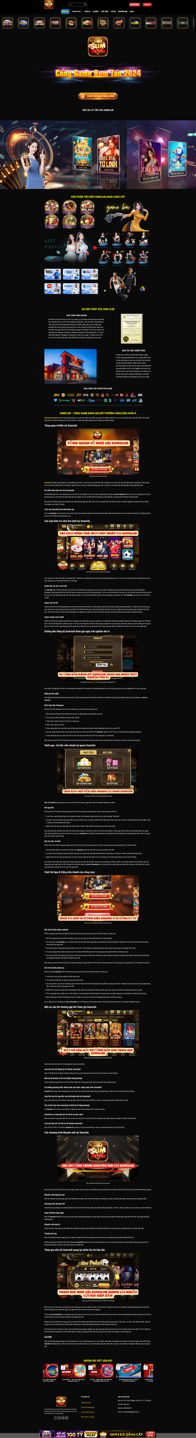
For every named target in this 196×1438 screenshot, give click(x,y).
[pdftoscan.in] (54, 4)
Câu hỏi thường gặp (87, 1407)
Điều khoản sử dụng (87, 1417)
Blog (132, 11)
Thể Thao (104, 11)
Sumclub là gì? (86, 1403)
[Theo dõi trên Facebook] (55, 1418)
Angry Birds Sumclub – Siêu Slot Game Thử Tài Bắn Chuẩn (50, 1380)
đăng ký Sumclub (92, 682)
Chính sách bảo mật (87, 1412)
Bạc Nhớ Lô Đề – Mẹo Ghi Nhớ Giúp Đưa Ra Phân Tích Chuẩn (105, 1380)
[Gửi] (85, 4)
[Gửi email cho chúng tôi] (66, 1418)
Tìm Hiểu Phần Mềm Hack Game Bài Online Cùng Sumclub (78, 1380)
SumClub (64, 11)
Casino (95, 11)
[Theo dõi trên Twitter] (63, 1418)
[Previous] (6, 155)
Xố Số (113, 11)
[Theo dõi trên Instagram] (59, 1418)
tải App (90, 923)
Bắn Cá (87, 11)
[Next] (189, 155)
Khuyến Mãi (122, 11)
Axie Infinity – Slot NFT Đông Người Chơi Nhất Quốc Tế (133, 1380)
